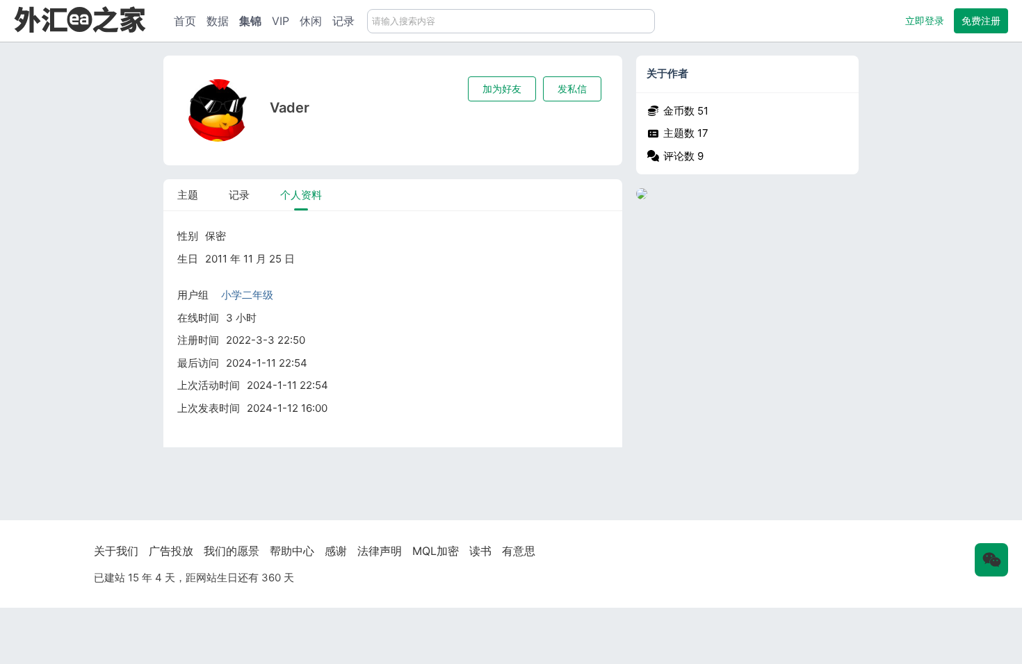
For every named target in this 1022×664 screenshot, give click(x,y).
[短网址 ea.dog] (80, 19)
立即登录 (924, 20)
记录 (343, 21)
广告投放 (171, 551)
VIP (280, 21)
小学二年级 (247, 294)
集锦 (250, 21)
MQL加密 (435, 551)
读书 (480, 551)
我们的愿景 (231, 551)
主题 (187, 194)
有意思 (518, 551)
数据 (217, 21)
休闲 (311, 21)
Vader (289, 107)
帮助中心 (292, 551)
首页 (185, 21)
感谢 (336, 551)
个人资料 (301, 194)
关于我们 (116, 551)
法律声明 (379, 551)
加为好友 (501, 88)
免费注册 (981, 20)
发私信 (572, 88)
